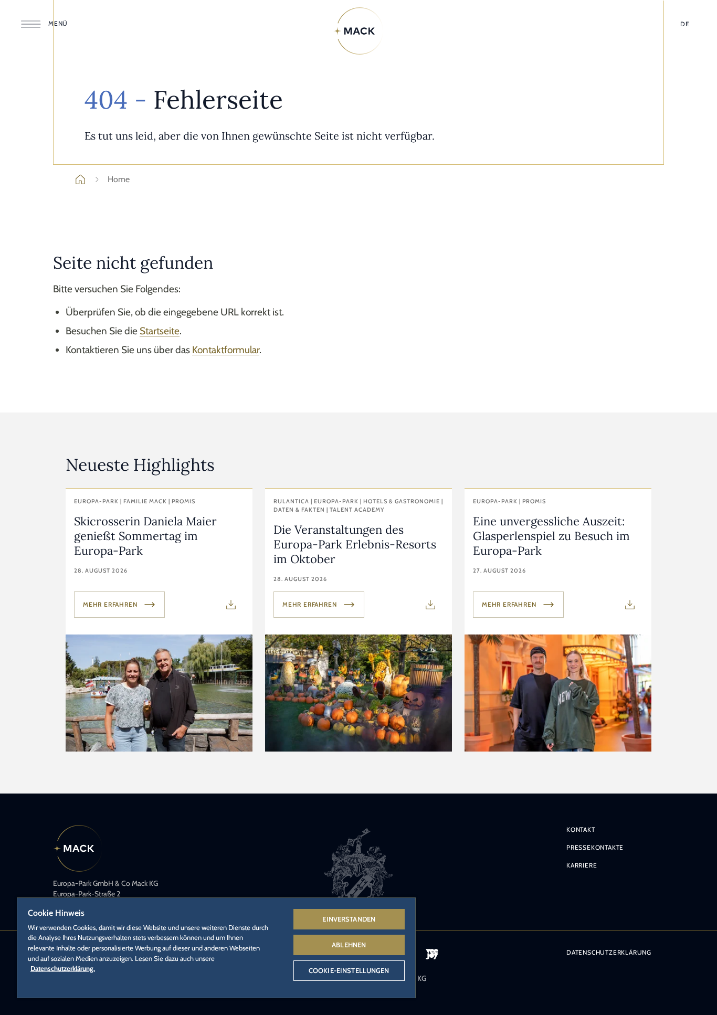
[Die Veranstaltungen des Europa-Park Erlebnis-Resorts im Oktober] (358, 620)
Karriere (581, 865)
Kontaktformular (225, 350)
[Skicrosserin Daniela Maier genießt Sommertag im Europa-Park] (159, 620)
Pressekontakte (595, 847)
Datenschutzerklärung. (62, 968)
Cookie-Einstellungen (349, 970)
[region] (216, 947)
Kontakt (580, 829)
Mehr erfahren (110, 604)
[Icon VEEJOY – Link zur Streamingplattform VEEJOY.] (432, 954)
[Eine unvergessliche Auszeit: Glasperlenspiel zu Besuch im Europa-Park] (558, 620)
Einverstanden (348, 919)
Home (119, 179)
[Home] (358, 31)
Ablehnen (349, 944)
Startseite (160, 331)
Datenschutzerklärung (608, 952)
